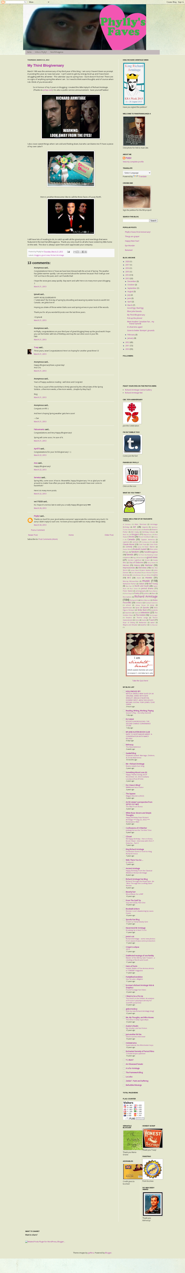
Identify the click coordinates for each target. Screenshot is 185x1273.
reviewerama (131, 1043)
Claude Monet (128, 544)
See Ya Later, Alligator (134, 979)
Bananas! (129, 250)
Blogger (108, 1253)
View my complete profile (133, 161)
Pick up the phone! (134, 318)
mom (139, 578)
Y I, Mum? (129, 1060)
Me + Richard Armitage (135, 764)
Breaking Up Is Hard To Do (136, 930)
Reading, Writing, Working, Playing (139, 710)
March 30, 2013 (40, 525)
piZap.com (47, 90)
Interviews (142, 567)
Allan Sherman (141, 524)
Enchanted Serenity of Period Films (140, 1051)
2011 (127, 345)
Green (147, 560)
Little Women (136, 575)
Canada (131, 539)
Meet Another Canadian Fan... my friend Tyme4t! (140, 322)
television (145, 612)
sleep (152, 605)
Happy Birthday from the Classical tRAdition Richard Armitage (139, 871)
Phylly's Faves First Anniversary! (137, 232)
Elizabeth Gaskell (140, 549)
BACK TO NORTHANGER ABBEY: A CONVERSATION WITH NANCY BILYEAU (139, 736)
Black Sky (126, 534)
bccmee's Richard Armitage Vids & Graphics (140, 986)
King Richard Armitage (135, 849)
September (132, 288)
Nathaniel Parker (129, 584)
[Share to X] (80, 251)
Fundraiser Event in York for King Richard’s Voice (139, 852)
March (130, 305)
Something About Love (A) (136, 772)
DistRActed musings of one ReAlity (140, 955)
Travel (151, 620)
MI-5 (129, 577)
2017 (127, 265)
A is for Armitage (133, 1068)
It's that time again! (135, 327)
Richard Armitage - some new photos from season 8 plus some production (140, 940)
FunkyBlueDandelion (134, 977)
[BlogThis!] (77, 251)
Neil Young (153, 583)
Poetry (136, 593)
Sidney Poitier (141, 605)
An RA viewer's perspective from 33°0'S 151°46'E (139, 803)
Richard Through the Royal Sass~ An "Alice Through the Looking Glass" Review (140, 883)
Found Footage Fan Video (136, 990)
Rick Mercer (145, 600)
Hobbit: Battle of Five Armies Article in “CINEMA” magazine (140, 969)
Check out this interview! (135, 1036)
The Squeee (130, 793)
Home (29, 52)
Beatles (146, 529)
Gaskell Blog (131, 753)
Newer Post (33, 535)
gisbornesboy (131, 1009)
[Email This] (74, 251)
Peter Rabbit (128, 591)
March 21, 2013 (40, 286)
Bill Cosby (135, 532)
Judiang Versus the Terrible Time (138, 830)
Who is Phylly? (41, 52)
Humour (149, 565)
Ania (36, 463)
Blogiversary (148, 534)
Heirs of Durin (131, 966)
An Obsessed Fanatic (134, 1064)
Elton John (154, 549)
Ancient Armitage (133, 868)
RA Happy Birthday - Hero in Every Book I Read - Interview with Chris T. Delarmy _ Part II (140, 841)
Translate (143, 176)
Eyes (126, 552)
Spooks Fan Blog (132, 919)
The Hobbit (140, 615)
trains (144, 620)
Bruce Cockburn (144, 537)
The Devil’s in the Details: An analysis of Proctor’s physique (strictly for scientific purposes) (140, 1000)
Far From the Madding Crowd (148, 555)
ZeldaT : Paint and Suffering (137, 1081)
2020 (127, 261)
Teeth (136, 613)
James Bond (135, 570)
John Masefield (136, 573)
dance (139, 547)
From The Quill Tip (133, 900)
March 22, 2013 (40, 455)
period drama (147, 588)
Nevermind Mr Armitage (136, 928)
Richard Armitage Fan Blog (137, 879)
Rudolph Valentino (151, 603)
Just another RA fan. (134, 1034)
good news (46, 255)
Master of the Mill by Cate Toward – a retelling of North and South (140, 959)
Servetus (37, 477)
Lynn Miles (147, 575)
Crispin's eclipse (132, 947)
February (131, 334)
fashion (127, 557)
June (129, 298)
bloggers (37, 255)
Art (134, 526)
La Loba (129, 1076)
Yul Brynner (154, 625)
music (146, 581)
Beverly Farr (131, 892)
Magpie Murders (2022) (135, 796)
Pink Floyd (128, 593)
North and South (142, 586)
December (132, 281)
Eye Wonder (130, 245)
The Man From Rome (134, 806)
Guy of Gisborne (136, 562)
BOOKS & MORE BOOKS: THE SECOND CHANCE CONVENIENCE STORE (138, 723)
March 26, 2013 (40, 508)
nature (141, 583)
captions (126, 542)
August (130, 291)
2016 (127, 268)
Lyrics (155, 575)
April (129, 301)
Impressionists (129, 567)
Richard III (134, 600)
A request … (130, 862)
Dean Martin (150, 547)
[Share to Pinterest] (85, 251)
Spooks (146, 607)
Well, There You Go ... (134, 860)
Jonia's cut (130, 936)
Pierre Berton (153, 591)
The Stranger (153, 615)
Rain (153, 593)
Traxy (36, 347)
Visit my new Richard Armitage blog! (140, 1011)
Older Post (109, 535)
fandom (135, 551)
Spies (137, 607)
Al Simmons (127, 524)
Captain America (148, 539)
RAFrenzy (129, 744)
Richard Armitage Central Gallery (138, 390)
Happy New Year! (132, 241)
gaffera (91, 1253)
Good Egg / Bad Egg (135, 308)
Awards (145, 527)
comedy (129, 546)
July (129, 295)
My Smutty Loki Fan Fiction (136, 1028)
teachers (128, 613)
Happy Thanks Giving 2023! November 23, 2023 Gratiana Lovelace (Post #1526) (137, 776)
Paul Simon (134, 588)
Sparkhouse (127, 607)
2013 (127, 278)
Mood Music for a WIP (134, 894)
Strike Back (142, 610)
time (137, 620)
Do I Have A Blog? (133, 785)
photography (141, 591)
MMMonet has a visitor (135, 787)
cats (153, 542)
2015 (127, 271)
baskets (138, 530)
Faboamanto (39, 429)
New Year (129, 586)
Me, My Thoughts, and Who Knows (140, 1017)
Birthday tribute (148, 532)
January (130, 338)
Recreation (127, 597)
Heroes (126, 565)
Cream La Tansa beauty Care (137, 922)
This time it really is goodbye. (137, 1020)
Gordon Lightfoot (134, 560)
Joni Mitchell (148, 573)
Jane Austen (146, 570)
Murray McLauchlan (131, 581)
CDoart (129, 836)
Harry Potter (151, 563)
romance (139, 603)
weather (143, 625)
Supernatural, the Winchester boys (139, 1045)
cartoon (136, 542)
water (152, 622)
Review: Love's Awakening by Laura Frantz (139, 912)
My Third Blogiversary (45, 65)
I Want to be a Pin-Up (134, 996)
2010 (127, 349)
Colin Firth (153, 544)
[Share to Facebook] (83, 251)
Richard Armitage (57, 255)
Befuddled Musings (134, 1085)
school (128, 605)
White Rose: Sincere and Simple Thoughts (138, 814)
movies (148, 577)
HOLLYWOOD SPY (133, 691)
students (154, 610)
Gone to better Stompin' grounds (140, 330)
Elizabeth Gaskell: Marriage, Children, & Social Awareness (140, 756)
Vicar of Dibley (129, 622)
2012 (127, 342)
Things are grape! (132, 236)
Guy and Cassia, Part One (135, 902)
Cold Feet (142, 544)
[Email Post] (68, 251)
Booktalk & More (133, 909)
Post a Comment (38, 530)
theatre (129, 617)
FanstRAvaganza (56, 52)
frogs (134, 558)
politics (146, 593)
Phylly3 (37, 516)
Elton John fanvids (134, 311)
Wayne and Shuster (130, 625)
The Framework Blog (134, 1072)
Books (131, 536)
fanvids (129, 554)
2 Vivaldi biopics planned (135, 1053)
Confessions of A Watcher (136, 828)
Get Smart (141, 558)
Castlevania (145, 542)
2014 (127, 275)
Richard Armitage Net (134, 393)
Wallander (143, 622)
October (131, 284)
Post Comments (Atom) (48, 539)
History (137, 565)
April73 (37, 448)
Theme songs (142, 617)
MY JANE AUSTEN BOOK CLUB (138, 732)
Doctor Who (127, 549)
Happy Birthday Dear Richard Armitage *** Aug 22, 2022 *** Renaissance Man (138, 819)
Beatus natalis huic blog (135, 766)
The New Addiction (133, 747)
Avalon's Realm (132, 1026)
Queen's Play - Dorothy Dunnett (138, 713)
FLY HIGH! (130, 719)
